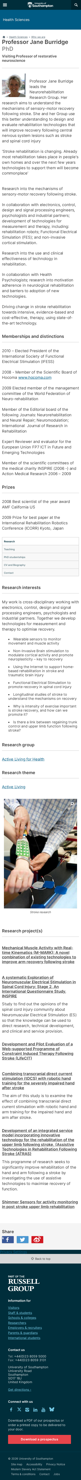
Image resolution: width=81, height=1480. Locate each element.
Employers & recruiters (25, 1328)
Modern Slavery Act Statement (31, 1469)
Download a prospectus (39, 1439)
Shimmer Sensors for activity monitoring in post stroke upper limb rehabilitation (40, 1204)
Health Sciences (16, 20)
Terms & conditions (23, 1474)
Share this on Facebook (3, 1238)
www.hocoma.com (35, 377)
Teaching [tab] (9, 549)
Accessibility (34, 1464)
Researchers (17, 1323)
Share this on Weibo (37, 1239)
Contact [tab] (9, 572)
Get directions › (19, 1390)
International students (24, 1338)
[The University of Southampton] (40, 5)
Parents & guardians (23, 1333)
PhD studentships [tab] (14, 557)
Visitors (13, 1308)
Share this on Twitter (23, 1239)
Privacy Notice (55, 1464)
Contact (44, 1474)
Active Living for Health (23, 759)
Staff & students (20, 1313)
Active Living (13, 787)
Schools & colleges (22, 1318)
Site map (16, 1464)
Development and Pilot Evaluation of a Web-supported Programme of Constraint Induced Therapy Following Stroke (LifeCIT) (37, 1051)
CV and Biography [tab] (14, 565)
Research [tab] (9, 541)
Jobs (56, 1474)
